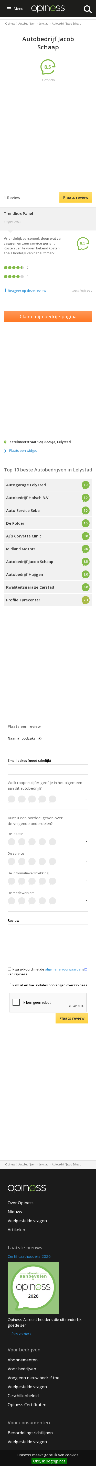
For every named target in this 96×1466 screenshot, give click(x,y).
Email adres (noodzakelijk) (29, 760)
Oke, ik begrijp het (49, 1460)
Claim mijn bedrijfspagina (48, 316)
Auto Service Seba (23, 510)
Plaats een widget (23, 450)
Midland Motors (21, 548)
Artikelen (16, 1229)
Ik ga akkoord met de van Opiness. (45, 971)
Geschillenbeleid (23, 1395)
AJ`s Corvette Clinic (23, 535)
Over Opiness (21, 1203)
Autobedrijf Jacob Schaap (29, 561)
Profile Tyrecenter (23, 599)
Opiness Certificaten (27, 1404)
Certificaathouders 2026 (29, 1256)
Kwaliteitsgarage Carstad (30, 587)
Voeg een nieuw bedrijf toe (33, 1378)
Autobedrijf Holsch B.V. (27, 497)
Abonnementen (23, 1360)
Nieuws (15, 1212)
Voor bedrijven (22, 1369)
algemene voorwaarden (64, 969)
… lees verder (18, 1334)
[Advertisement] (48, 136)
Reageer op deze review (25, 290)
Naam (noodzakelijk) (24, 738)
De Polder (15, 523)
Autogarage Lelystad (26, 484)
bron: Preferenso (82, 290)
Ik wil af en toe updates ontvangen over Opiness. (49, 985)
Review (13, 920)
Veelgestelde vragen (27, 1220)
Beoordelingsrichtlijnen (30, 1433)
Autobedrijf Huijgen (24, 574)
